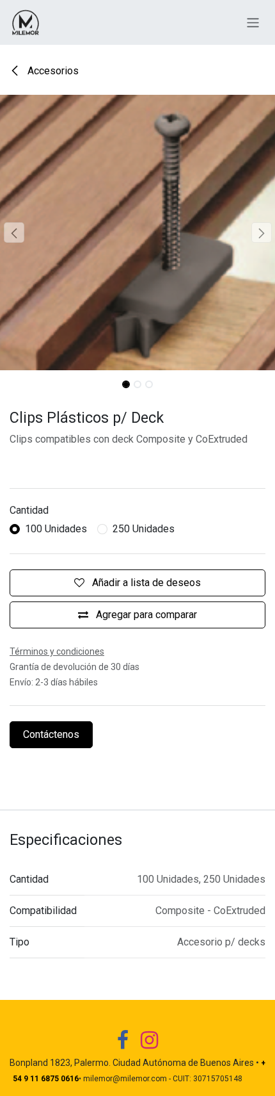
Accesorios (52, 71)
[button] (14, 232)
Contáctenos (51, 734)
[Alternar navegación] (252, 22)
